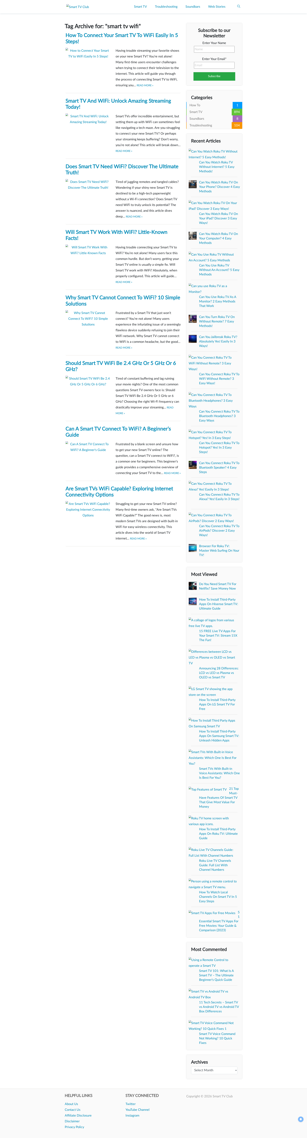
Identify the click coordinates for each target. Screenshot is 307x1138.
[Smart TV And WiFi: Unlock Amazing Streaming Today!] (88, 128)
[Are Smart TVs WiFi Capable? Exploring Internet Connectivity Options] (88, 516)
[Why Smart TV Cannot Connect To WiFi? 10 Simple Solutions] (88, 325)
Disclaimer (72, 1121)
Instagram (132, 1115)
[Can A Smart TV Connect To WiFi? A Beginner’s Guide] (88, 456)
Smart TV (140, 6)
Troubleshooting (166, 6)
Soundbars (192, 6)
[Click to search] (238, 6)
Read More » (145, 85)
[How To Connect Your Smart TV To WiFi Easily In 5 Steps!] (88, 62)
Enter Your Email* (214, 59)
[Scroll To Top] (300, 1131)
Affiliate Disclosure (78, 1115)
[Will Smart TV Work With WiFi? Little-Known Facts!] (88, 259)
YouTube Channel (138, 1109)
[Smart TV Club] (77, 7)
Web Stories (216, 6)
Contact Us (72, 1109)
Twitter (131, 1104)
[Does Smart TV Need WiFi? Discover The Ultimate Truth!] (88, 194)
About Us (71, 1104)
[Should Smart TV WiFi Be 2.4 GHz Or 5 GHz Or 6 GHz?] (88, 390)
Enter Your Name (214, 43)
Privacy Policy (74, 1127)
